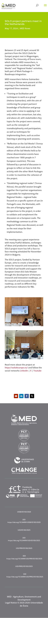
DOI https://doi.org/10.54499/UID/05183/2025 (24, 539)
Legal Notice (11, 602)
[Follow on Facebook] (27, 396)
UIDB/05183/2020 (24, 512)
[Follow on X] (32, 396)
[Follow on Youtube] (16, 396)
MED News (25, 28)
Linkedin (24, 370)
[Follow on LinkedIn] (21, 396)
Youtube (37, 370)
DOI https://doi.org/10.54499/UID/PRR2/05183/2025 (24, 575)
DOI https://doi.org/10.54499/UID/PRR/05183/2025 (24, 557)
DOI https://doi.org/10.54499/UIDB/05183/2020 (24, 520)
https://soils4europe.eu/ (16, 367)
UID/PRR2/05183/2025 (24, 566)
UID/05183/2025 (24, 530)
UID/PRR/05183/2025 (24, 548)
